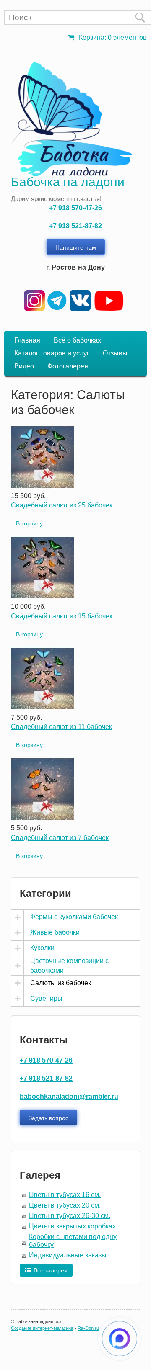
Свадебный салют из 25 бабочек (61, 505)
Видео (24, 366)
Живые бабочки (55, 932)
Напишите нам (75, 247)
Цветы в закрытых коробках (72, 1226)
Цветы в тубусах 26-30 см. (69, 1215)
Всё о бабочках (77, 340)
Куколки (42, 947)
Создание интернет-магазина (42, 1328)
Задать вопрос (48, 1117)
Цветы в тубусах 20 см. (65, 1205)
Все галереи (51, 1270)
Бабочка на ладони (68, 182)
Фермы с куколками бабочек (74, 916)
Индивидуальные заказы (68, 1255)
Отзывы (115, 353)
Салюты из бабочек (60, 982)
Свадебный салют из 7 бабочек (60, 837)
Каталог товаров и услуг (51, 353)
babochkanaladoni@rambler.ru (69, 1096)
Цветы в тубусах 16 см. (65, 1194)
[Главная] (71, 119)
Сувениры (46, 998)
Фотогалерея (67, 366)
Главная (27, 340)
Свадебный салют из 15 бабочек (61, 616)
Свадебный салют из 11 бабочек (61, 726)
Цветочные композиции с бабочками (69, 965)
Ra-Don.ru (88, 1328)
